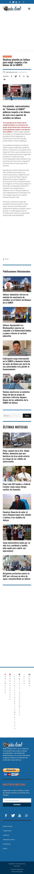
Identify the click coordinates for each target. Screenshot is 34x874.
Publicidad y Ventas (9, 839)
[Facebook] (10, 2)
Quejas (5, 848)
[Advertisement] (17, 31)
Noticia (9, 56)
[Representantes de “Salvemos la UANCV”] (17, 92)
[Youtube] (16, 2)
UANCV (7, 259)
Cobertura (6, 835)
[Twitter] (13, 2)
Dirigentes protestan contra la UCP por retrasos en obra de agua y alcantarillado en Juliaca (16, 576)
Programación (7, 831)
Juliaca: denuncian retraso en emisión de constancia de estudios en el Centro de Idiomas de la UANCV (17, 298)
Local (4, 56)
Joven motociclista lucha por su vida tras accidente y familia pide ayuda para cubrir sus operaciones (16, 546)
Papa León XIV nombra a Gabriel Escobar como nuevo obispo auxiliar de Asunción (16, 486)
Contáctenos (7, 844)
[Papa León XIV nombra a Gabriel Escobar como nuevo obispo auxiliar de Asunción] (14, 473)
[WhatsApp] (19, 2)
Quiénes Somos (8, 826)
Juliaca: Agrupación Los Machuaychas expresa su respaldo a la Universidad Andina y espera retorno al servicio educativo (17, 330)
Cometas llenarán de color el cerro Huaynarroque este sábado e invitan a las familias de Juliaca (17, 516)
